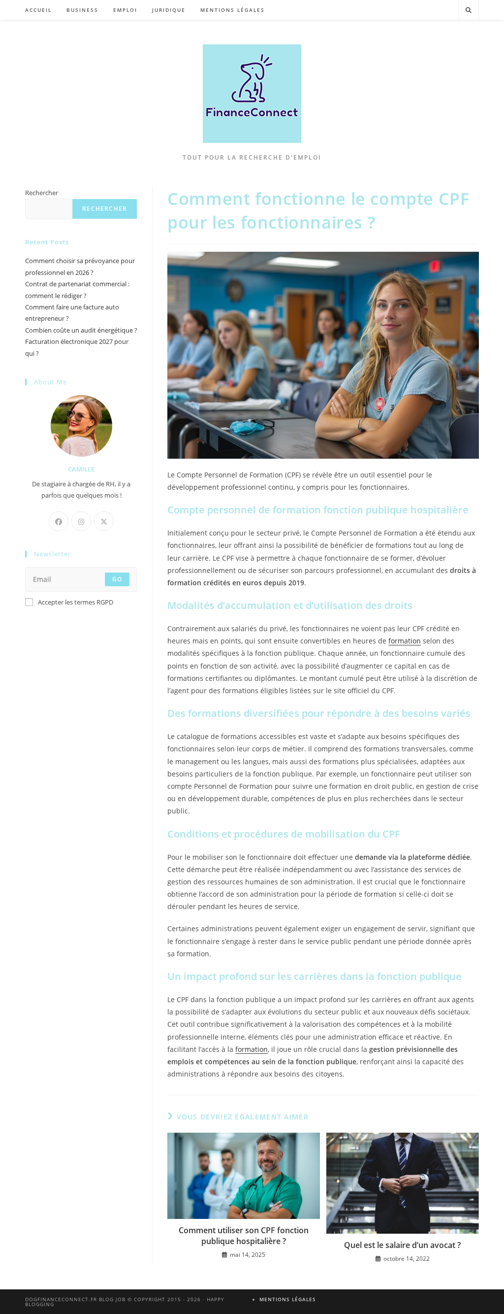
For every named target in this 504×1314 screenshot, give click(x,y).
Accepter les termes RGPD (75, 602)
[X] (104, 521)
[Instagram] (81, 521)
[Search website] (468, 10)
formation (404, 640)
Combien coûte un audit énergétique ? (81, 330)
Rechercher (41, 192)
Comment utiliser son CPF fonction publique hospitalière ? (244, 1236)
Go (117, 579)
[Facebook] (58, 521)
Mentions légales (287, 1299)
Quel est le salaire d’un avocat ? (402, 1245)
